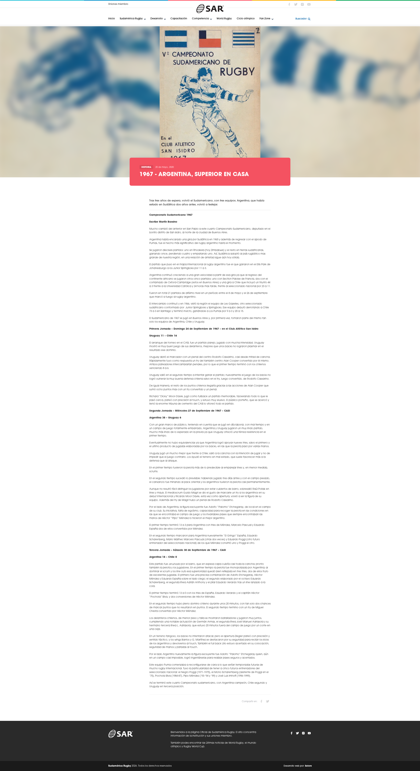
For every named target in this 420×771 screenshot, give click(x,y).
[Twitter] (296, 4)
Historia (146, 167)
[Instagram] (302, 4)
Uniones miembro (118, 4)
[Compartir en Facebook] (261, 701)
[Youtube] (309, 4)
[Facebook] (289, 4)
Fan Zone (265, 19)
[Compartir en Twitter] (267, 701)
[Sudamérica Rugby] (210, 8)
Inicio (111, 19)
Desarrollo (156, 19)
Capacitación (178, 19)
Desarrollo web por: (298, 766)
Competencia (200, 19)
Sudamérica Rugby (131, 19)
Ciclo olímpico (246, 19)
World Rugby (224, 19)
